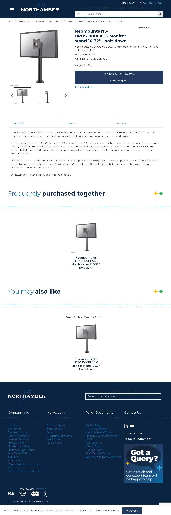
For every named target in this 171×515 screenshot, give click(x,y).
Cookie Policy (93, 425)
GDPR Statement (96, 428)
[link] (126, 426)
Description (17, 123)
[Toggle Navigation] (12, 9)
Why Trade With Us (19, 453)
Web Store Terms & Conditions (103, 457)
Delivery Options (17, 432)
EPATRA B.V (15, 460)
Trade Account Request (21, 449)
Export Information (19, 435)
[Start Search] (160, 14)
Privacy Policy (94, 446)
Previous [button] (11, 95)
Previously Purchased (59, 435)
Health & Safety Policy (99, 432)
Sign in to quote (119, 80)
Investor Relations (18, 439)
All (79, 13)
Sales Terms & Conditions (100, 453)
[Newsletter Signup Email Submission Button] (159, 396)
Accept (133, 510)
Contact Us (14, 428)
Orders (51, 432)
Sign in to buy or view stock (119, 73)
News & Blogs (16, 442)
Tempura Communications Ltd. (26, 471)
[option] (39, 56)
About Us (13, 425)
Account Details (56, 425)
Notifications (54, 428)
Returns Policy (94, 449)
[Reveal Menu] (12, 9)
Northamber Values (19, 446)
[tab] (34, 123)
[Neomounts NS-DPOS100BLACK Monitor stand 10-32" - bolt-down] (86, 237)
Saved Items (54, 442)
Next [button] (66, 95)
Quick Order (54, 439)
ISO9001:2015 (93, 442)
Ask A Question (84, 87)
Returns (121, 123)
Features (70, 123)
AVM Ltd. (13, 457)
